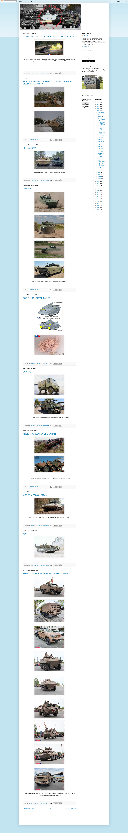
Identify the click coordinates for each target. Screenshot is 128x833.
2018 (98, 186)
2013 (98, 196)
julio (99, 170)
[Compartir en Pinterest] (61, 73)
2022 (98, 108)
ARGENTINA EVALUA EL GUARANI (39, 434)
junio (99, 172)
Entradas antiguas (71, 808)
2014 (98, 194)
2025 (98, 102)
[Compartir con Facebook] (60, 73)
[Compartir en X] (58, 73)
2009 (98, 205)
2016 (98, 190)
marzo (99, 174)
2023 (98, 106)
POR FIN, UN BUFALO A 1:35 (36, 298)
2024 (98, 104)
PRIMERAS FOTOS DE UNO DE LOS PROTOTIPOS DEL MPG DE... (101, 131)
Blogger (73, 821)
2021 (98, 111)
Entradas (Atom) (34, 811)
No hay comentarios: (44, 73)
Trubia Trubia (85, 53)
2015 (98, 192)
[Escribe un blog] (56, 73)
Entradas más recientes (29, 808)
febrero (100, 176)
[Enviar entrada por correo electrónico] (51, 73)
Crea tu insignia (92, 53)
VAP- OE (27, 372)
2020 (98, 181)
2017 (98, 188)
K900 (25, 534)
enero (99, 178)
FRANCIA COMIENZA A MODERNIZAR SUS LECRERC (49, 37)
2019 (98, 183)
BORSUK (27, 188)
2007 (98, 210)
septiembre (101, 112)
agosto (100, 116)
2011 (98, 201)
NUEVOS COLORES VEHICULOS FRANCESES (45, 573)
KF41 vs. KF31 (29, 148)
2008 (98, 207)
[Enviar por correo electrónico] (54, 73)
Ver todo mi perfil (86, 46)
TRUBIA (86, 35)
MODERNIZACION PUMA (35, 495)
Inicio (50, 808)
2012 (98, 199)
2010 (98, 203)
